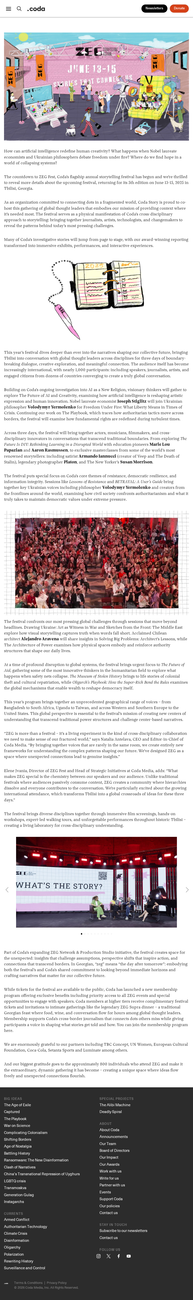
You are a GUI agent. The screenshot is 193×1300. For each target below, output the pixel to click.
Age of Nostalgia (18, 1146)
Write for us (109, 1178)
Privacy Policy (57, 1282)
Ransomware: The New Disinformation (36, 1160)
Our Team (108, 1143)
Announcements (114, 1136)
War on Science (17, 1125)
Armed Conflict (16, 1219)
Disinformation (16, 1240)
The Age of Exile (17, 1104)
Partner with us (112, 1185)
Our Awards (109, 1164)
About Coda (109, 1129)
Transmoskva (15, 1187)
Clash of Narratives (19, 1167)
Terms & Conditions (28, 1282)
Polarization (14, 1254)
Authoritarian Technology (25, 1226)
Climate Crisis (15, 1233)
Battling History (17, 1153)
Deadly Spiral (111, 1111)
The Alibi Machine (115, 1104)
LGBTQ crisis (15, 1181)
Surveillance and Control (24, 1268)
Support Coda (111, 1198)
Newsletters (154, 8)
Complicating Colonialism (25, 1132)
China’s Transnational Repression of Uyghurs (42, 1174)
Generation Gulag (19, 1194)
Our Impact (109, 1157)
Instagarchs (14, 1201)
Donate (179, 8)
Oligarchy (12, 1247)
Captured (12, 1111)
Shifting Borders (17, 1139)
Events (105, 1192)
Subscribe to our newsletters (123, 1230)
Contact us (109, 1212)
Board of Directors (114, 1150)
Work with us (110, 1171)
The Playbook (15, 1118)
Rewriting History (18, 1261)
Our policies (110, 1206)
